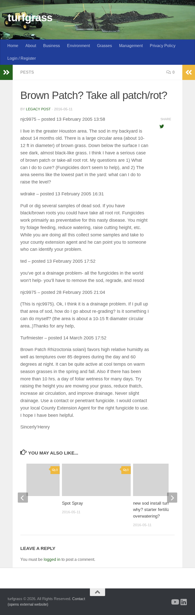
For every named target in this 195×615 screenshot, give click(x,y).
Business (51, 46)
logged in (52, 559)
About (30, 46)
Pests (27, 72)
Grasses (104, 46)
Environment (78, 46)
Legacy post (38, 109)
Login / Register (21, 58)
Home (12, 46)
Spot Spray (72, 503)
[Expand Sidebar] (6, 72)
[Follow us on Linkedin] (183, 602)
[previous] (23, 498)
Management (131, 46)
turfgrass (30, 18)
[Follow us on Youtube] (174, 602)
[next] (172, 498)
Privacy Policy (162, 46)
